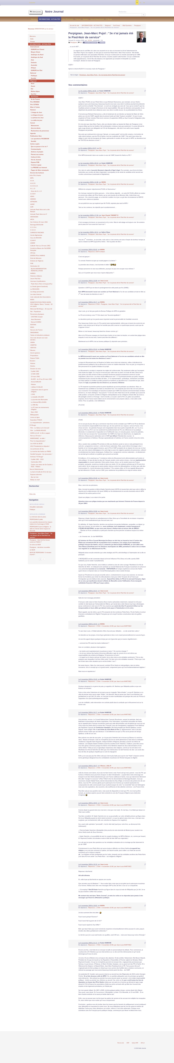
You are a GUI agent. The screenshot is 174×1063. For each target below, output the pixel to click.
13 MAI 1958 (35, 374)
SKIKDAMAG (34, 332)
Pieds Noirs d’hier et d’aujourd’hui (41, 284)
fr (137, 2)
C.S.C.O (33, 230)
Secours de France (36, 330)
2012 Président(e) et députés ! (40, 446)
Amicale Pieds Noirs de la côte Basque (40, 210)
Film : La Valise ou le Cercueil (39, 428)
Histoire (32, 363)
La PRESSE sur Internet (39, 167)
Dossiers (85, 19)
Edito (32, 39)
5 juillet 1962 (35, 371)
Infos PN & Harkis (67, 19)
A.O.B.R (32, 194)
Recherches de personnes (40, 131)
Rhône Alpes (35, 91)
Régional (108, 25)
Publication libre (36, 136)
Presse (32, 41)
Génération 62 (34, 266)
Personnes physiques (37, 314)
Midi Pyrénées (127, 25)
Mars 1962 (34, 412)
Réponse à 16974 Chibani (96, 251)
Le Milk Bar (34, 405)
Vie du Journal (36, 159)
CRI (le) (32, 253)
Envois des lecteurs (37, 173)
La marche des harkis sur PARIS (40, 451)
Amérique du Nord (37, 54)
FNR (31, 263)
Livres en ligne (35, 417)
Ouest (33, 86)
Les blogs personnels (37, 292)
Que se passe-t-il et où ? (39, 146)
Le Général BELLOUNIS (38, 402)
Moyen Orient (35, 52)
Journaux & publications (38, 281)
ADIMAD (33, 199)
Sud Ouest (116, 25)
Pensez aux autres (37, 154)
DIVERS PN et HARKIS (37, 255)
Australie (34, 65)
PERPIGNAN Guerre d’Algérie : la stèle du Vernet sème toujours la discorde (40, 529)
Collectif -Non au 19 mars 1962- (40, 245)
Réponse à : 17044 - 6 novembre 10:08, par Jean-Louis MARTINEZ (109, 626)
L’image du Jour (36, 112)
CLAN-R (33, 240)
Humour (33, 110)
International (34, 47)
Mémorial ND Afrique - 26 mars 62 (41, 309)
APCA (32, 219)
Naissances (35, 125)
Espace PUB (35, 162)
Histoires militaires (36, 276)
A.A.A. (32, 180)
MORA (90, 40)
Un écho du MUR (35, 544)
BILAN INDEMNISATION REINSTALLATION (38, 270)
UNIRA (32, 342)
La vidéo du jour (36, 120)
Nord (32, 83)
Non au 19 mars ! (35, 435)
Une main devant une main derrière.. (39, 339)
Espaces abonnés (36, 474)
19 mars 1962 (35, 376)
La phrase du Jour (37, 117)
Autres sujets (34, 144)
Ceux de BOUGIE (35, 238)
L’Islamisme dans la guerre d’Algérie (39, 390)
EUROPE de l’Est (36, 70)
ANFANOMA (34, 217)
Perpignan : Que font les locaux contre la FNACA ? (40, 541)
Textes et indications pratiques (40, 335)
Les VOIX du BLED (36, 443)
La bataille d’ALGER (37, 397)
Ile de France (35, 99)
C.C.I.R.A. (33, 227)
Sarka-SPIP (135, 1043)
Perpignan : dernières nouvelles (40, 547)
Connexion (32, 2)
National (33, 73)
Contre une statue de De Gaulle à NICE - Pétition (41, 465)
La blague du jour (37, 115)
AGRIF (32, 204)
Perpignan (137, 25)
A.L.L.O (32, 188)
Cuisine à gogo (36, 165)
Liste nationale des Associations (40, 297)
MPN (31, 178)
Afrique (33, 68)
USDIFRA (33, 345)
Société (33, 78)
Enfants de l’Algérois (36, 261)
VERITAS (33, 347)
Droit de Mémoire (35, 258)
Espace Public (34, 358)
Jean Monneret (36, 319)
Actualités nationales (91, 42)
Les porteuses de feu (37, 449)
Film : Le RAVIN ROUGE (38, 430)
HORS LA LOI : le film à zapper (40, 433)
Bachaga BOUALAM (36, 224)
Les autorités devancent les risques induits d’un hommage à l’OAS (41, 523)
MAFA (32, 299)
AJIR (31, 207)
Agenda (33, 133)
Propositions (34, 355)
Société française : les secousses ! (41, 454)
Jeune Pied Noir (35, 278)
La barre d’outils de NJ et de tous (40, 472)
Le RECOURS (34, 289)
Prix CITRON (34, 104)
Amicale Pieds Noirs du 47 (38, 214)
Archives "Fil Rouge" (36, 456)
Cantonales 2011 (36, 462)
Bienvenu (34, 19)
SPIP (127, 1043)
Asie (32, 60)
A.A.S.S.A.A (34, 186)
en (144, 2)
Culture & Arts (35, 157)
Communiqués (36, 149)
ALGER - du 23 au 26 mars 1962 (41, 379)
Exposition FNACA (36, 420)
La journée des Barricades (39, 399)
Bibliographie (34, 414)
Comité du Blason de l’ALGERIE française (40, 249)
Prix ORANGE (34, 102)
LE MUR (32, 550)
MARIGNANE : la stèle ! (37, 438)
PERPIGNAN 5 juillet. (36, 519)
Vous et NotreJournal (97, 19)
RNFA (32, 327)
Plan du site (120, 1043)
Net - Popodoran (35, 311)
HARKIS (32, 273)
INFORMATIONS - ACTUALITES (49, 19)
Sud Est (33, 94)
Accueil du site (74, 25)
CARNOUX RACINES (37, 232)
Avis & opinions (35, 353)
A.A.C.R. (33, 183)
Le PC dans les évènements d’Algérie (40, 408)
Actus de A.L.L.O (36, 191)
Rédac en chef (35, 480)
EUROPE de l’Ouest (37, 49)
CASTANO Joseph (37, 317)
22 (81, 42)
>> (143, 15)
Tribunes (78, 19)
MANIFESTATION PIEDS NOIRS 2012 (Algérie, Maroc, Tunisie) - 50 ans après (41, 304)
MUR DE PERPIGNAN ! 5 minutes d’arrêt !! (40, 553)
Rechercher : (123, 12)
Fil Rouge (109, 19)
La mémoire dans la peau (38, 517)
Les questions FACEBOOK (40, 138)
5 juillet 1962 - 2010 (37, 459)
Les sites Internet (35, 294)
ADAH (32, 196)
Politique (102, 42)
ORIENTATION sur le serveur (40, 29)
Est (32, 89)
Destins (32, 366)
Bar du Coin (34, 477)
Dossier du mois (35, 368)
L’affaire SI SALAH (37, 387)
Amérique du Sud (37, 57)
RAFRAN (33, 324)
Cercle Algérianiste (36, 235)
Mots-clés (32, 494)
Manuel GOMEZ (36, 322)
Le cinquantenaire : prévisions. (40, 422)
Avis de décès (35, 128)
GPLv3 (142, 1043)
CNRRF (32, 243)
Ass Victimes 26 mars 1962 (39, 222)
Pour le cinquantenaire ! (38, 441)
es (140, 2)
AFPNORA (33, 201)
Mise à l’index (35, 107)
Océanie (34, 62)
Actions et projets (37, 152)
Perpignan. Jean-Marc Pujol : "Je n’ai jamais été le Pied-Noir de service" (102, 75)
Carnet (32, 123)
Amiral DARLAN (36, 382)
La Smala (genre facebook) (39, 286)
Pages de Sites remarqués (40, 170)
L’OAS (33, 394)
